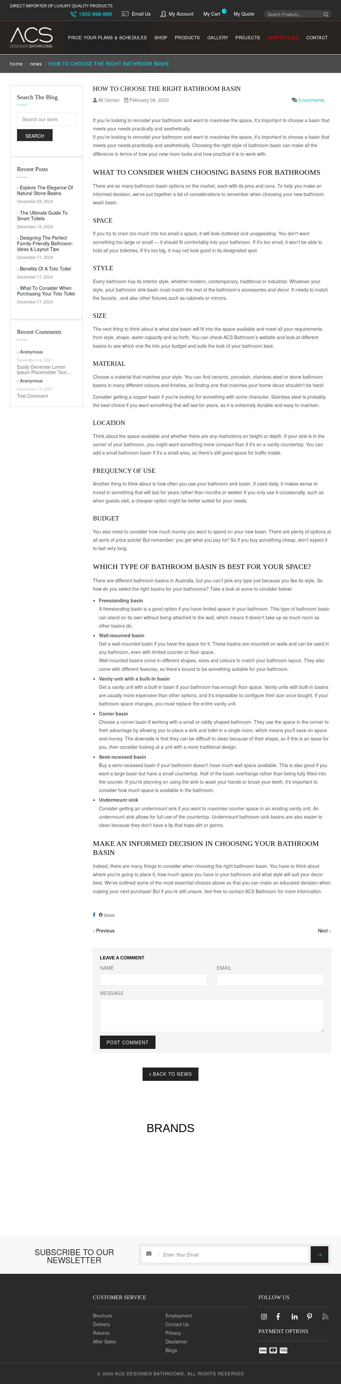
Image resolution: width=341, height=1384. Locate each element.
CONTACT (317, 37)
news (36, 64)
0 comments (311, 100)
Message (112, 993)
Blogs (171, 1350)
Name (107, 967)
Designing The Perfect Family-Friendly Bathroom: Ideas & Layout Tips (45, 243)
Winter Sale (283, 37)
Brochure (102, 1315)
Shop (161, 37)
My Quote (244, 13)
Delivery (101, 1324)
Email (224, 967)
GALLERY (217, 37)
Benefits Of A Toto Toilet (45, 269)
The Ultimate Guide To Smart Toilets (42, 215)
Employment (179, 1315)
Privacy (173, 1332)
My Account (181, 13)
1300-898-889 (94, 14)
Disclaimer (176, 1341)
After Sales (104, 1341)
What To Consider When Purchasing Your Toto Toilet (46, 291)
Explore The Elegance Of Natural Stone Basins (45, 190)
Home (16, 64)
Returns (101, 1332)
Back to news (171, 1074)
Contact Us (177, 1324)
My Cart (211, 13)
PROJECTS (247, 37)
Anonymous (31, 351)
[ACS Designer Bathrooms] (33, 37)
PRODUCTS (187, 37)
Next (323, 930)
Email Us (141, 13)
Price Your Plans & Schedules (107, 37)
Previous (105, 930)
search (34, 135)
